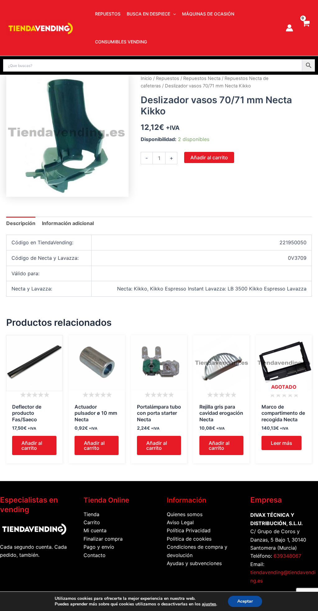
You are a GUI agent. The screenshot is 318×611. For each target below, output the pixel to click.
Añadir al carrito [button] (31, 445)
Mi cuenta (95, 530)
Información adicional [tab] (68, 223)
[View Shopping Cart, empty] (305, 28)
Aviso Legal (180, 522)
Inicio (146, 78)
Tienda (91, 514)
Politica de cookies (189, 539)
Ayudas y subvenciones (194, 563)
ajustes (209, 604)
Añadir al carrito (209, 157)
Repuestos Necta (201, 78)
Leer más (281, 443)
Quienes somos (184, 514)
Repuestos (167, 78)
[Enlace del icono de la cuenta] (289, 28)
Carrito (92, 522)
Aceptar (245, 601)
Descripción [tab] (20, 223)
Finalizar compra (103, 539)
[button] (173, 14)
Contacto (95, 555)
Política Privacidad (189, 530)
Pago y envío (99, 547)
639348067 (287, 556)
